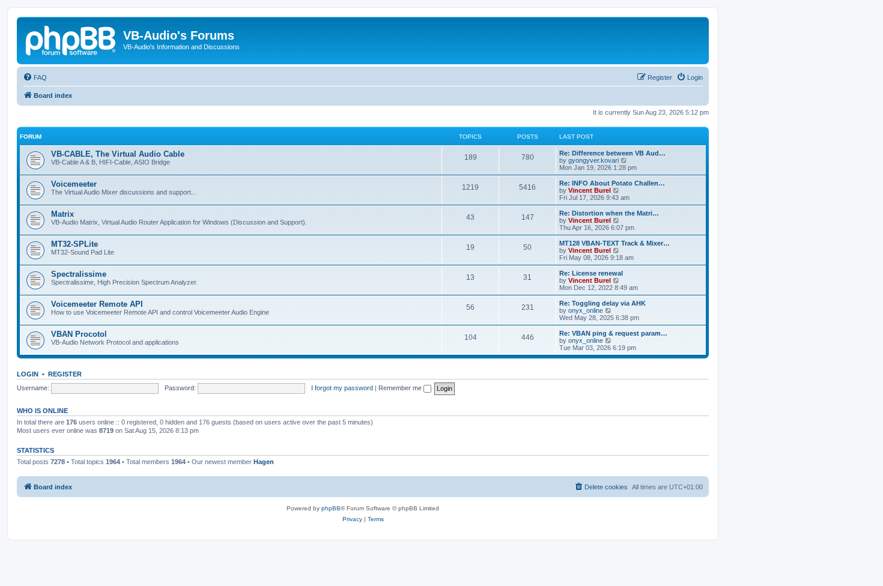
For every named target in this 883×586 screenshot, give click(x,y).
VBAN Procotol (79, 334)
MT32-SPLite (74, 244)
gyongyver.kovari (593, 160)
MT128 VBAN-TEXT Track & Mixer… (614, 243)
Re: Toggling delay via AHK (602, 303)
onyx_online (585, 310)
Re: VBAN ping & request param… (613, 333)
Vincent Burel (589, 190)
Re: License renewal (591, 273)
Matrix (62, 214)
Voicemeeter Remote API (97, 304)
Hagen (263, 461)
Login (27, 374)
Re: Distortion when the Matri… (609, 213)
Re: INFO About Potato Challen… (612, 183)
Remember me (400, 387)
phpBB (331, 508)
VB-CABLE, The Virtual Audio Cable (117, 154)
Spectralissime (78, 274)
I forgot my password (342, 387)
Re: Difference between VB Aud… (612, 153)
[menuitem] (35, 77)
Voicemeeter (74, 184)
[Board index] (71, 39)
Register (65, 374)
